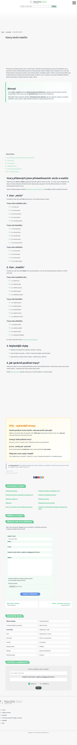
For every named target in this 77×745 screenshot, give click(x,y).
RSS (3, 723)
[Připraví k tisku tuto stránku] (43, 478)
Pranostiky (42, 642)
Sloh (7, 634)
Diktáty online (10, 646)
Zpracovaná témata (45, 651)
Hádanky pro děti (44, 629)
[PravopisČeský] (38, 4)
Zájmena (9, 503)
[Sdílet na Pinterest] (38, 478)
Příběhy (41, 646)
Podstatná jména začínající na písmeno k (19, 495)
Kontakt (41, 655)
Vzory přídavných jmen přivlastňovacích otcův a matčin (20, 157)
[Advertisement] (38, 19)
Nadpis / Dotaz (12, 536)
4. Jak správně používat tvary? (14, 168)
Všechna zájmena (12, 499)
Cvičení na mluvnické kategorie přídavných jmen (52, 508)
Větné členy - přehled (13, 603)
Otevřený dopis (10, 655)
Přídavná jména (15, 372)
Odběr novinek (6, 712)
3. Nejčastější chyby (12, 166)
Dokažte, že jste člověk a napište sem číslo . (24, 552)
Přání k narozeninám (45, 638)
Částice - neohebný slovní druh (61, 603)
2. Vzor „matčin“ (11, 163)
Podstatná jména (11, 491)
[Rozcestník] (74, 2)
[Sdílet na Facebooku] (34, 478)
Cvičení (8, 642)
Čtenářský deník (44, 621)
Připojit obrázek (12, 583)
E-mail (9, 547)
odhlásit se (45, 684)
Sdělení (10, 557)
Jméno (9, 541)
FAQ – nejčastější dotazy (13, 171)
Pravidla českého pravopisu (14, 625)
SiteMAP (4, 720)
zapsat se (33, 684)
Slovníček (9, 638)
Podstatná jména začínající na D (35, 189)
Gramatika (8, 32)
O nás (3, 710)
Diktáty (8, 651)
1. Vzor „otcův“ (10, 160)
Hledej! (54, 6)
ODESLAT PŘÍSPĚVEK (30, 594)
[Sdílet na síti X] (36, 478)
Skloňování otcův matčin (46, 503)
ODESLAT (38, 687)
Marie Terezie (43, 625)
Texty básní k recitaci (45, 634)
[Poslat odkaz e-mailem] (41, 478)
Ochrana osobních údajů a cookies (12, 718)
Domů (2, 32)
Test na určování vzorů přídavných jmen (19, 507)
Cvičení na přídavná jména (29, 339)
